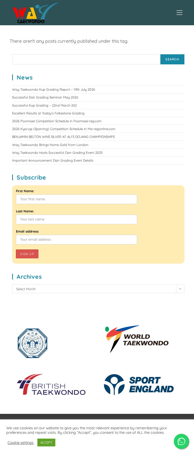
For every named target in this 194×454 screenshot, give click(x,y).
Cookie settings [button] (21, 442)
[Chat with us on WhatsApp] (181, 441)
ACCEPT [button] (46, 442)
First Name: (25, 191)
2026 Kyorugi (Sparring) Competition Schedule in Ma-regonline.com (63, 129)
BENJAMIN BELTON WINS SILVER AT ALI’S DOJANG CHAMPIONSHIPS (63, 137)
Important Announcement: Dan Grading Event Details (52, 160)
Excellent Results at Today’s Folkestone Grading (48, 113)
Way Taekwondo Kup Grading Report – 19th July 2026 (53, 89)
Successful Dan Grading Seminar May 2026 (45, 97)
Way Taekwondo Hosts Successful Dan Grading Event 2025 (57, 152)
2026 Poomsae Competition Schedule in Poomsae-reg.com (57, 121)
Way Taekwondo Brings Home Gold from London (50, 145)
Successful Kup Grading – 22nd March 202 (44, 105)
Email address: (27, 231)
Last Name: (25, 211)
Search (172, 59)
